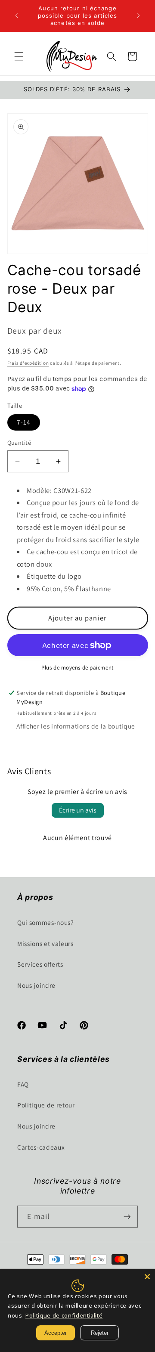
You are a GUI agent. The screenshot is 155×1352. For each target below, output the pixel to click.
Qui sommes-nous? (45, 922)
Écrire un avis (77, 810)
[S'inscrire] (127, 1217)
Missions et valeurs (45, 943)
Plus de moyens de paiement (77, 667)
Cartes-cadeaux (41, 1147)
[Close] (147, 1276)
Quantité (19, 442)
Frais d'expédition (28, 363)
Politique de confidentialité (63, 1315)
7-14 (24, 422)
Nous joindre (36, 985)
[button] (19, 56)
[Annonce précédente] (16, 15)
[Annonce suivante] (138, 15)
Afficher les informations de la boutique (75, 726)
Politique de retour (46, 1105)
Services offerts (40, 964)
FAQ (23, 1084)
